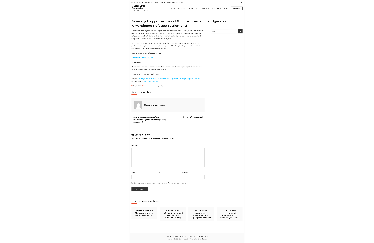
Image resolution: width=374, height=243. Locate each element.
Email (159, 172)
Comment (135, 145)
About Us (193, 8)
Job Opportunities (164, 86)
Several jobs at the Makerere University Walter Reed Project (144, 212)
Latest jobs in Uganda (151, 81)
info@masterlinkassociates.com (153, 2)
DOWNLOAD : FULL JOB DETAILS (142, 58)
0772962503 (136, 2)
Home (173, 8)
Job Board (216, 8)
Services (181, 8)
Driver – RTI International (193, 117)
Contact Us (204, 8)
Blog (226, 8)
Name (134, 172)
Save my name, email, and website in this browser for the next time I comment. (160, 183)
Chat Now (236, 8)
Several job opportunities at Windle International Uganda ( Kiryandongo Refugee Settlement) (169, 79)
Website (185, 172)
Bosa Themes (202, 239)
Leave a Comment (150, 86)
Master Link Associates (138, 7)
